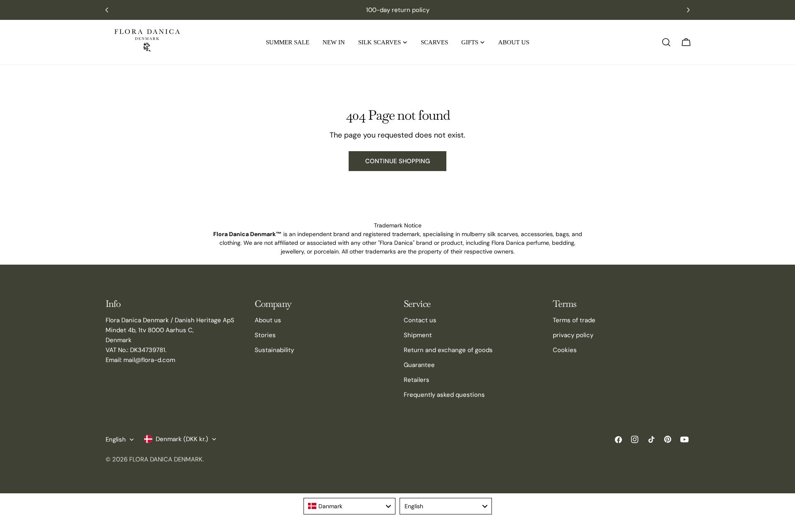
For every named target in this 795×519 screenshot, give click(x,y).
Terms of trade (574, 320)
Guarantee (419, 365)
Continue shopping (397, 161)
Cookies (565, 350)
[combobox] (350, 506)
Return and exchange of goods (448, 350)
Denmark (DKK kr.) (182, 439)
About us (268, 320)
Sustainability (274, 350)
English (116, 439)
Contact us (420, 320)
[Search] (666, 42)
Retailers (416, 380)
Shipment (418, 335)
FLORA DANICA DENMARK (165, 459)
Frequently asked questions (444, 395)
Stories (265, 335)
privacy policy (573, 335)
